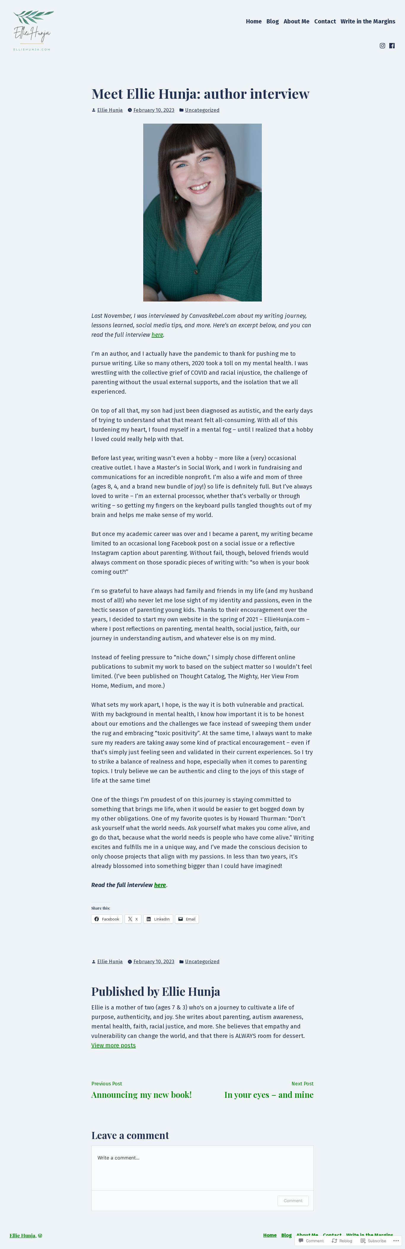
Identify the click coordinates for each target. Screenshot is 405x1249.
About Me (297, 21)
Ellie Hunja (110, 110)
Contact (325, 21)
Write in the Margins (368, 21)
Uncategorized (202, 110)
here (157, 334)
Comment (293, 1200)
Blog (273, 21)
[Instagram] (383, 45)
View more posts (113, 1045)
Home (254, 21)
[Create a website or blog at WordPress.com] (40, 1235)
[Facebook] (391, 45)
